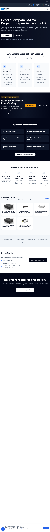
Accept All (46, 528)
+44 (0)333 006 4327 (38, 5)
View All (46, 198)
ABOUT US (43, 1)
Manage (30, 528)
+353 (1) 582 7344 (47, 5)
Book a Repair (6, 35)
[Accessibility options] (3, 529)
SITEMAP (47, 1)
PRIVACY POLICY (37, 1)
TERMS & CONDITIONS (22, 1)
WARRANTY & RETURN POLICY (30, 1)
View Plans (31, 105)
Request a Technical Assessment (25, 154)
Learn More (19, 35)
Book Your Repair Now (37, 260)
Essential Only (38, 528)
